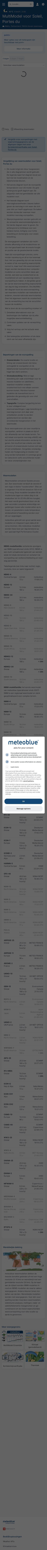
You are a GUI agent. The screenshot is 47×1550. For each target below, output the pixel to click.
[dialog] (23, 775)
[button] (23, 767)
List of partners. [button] (28, 781)
